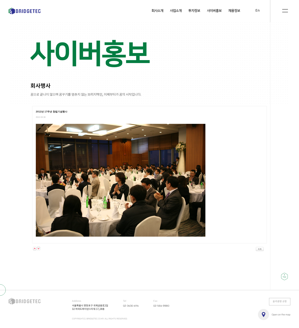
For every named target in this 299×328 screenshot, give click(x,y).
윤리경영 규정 (280, 301)
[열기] (285, 10)
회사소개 (157, 11)
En (257, 10)
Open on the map (281, 314)
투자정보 (194, 11)
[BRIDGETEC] (24, 11)
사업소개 (176, 11)
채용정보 (234, 11)
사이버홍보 (214, 11)
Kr (251, 10)
